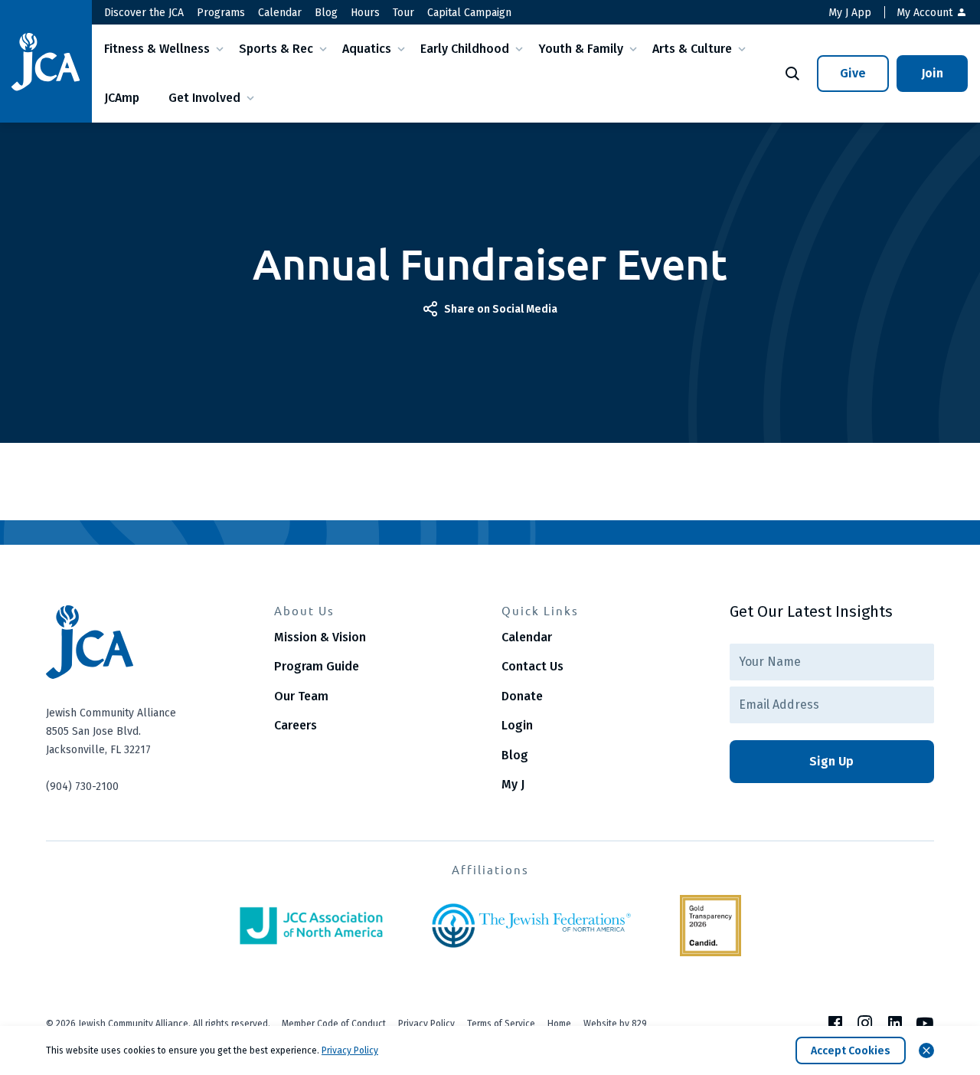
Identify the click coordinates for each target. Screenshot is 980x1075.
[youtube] (925, 1023)
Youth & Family (580, 48)
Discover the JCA (144, 12)
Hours (365, 12)
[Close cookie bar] (926, 1050)
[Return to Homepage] (46, 62)
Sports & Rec (276, 48)
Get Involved (204, 97)
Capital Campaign (469, 12)
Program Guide (316, 666)
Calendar (280, 12)
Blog (326, 12)
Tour (403, 12)
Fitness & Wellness (157, 48)
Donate (522, 696)
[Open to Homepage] (148, 642)
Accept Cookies (850, 1050)
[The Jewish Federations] (531, 925)
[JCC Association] (311, 925)
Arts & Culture (692, 48)
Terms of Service (501, 1023)
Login (517, 725)
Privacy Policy (426, 1023)
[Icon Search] (792, 73)
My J (512, 784)
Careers (295, 725)
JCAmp (121, 97)
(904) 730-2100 (82, 786)
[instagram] (865, 1023)
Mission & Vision (320, 637)
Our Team (301, 696)
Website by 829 (615, 1023)
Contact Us (532, 666)
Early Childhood (464, 48)
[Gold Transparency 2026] (710, 925)
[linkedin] (895, 1023)
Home (559, 1023)
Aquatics (366, 48)
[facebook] (835, 1023)
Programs (221, 12)
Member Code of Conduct (334, 1023)
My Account (926, 12)
